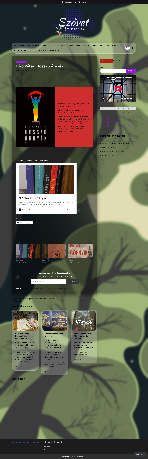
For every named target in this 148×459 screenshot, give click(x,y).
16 (123, 119)
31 (128, 125)
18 (133, 119)
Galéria (22, 45)
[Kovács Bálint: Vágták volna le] (54, 251)
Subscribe (73, 281)
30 (123, 125)
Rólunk (46, 450)
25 (133, 122)
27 (108, 125)
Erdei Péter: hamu (106, 155)
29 (118, 125)
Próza (30, 45)
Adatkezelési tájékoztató (53, 442)
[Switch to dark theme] (127, 48)
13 (108, 119)
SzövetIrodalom (80, 456)
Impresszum (48, 446)
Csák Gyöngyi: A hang (108, 147)
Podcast (86, 45)
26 (103, 125)
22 (118, 122)
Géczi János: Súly (106, 139)
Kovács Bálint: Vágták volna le (51, 259)
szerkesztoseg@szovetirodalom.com (25, 442)
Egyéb (102, 45)
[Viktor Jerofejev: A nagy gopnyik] (80, 251)
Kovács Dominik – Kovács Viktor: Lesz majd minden (24, 336)
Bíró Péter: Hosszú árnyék (24, 259)
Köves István (65, 288)
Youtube (83, 2)
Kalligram (56, 288)
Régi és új (42, 51)
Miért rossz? (112, 45)
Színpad (94, 45)
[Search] (133, 48)
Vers (15, 45)
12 (103, 119)
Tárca (52, 45)
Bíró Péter (25, 288)
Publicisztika (75, 45)
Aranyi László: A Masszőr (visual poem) (114, 143)
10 (128, 115)
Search (102, 67)
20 (108, 122)
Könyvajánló (54, 51)
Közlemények (62, 45)
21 (113, 122)
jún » (121, 131)
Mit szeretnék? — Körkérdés (24, 51)
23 (123, 122)
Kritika (38, 45)
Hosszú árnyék (45, 288)
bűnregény (34, 288)
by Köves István (21, 71)
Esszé (45, 45)
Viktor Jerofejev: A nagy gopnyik (78, 259)
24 (128, 122)
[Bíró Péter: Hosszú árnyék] (28, 251)
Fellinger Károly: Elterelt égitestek (112, 151)
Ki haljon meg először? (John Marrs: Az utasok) (84, 336)
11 (133, 115)
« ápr (115, 131)
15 (118, 119)
